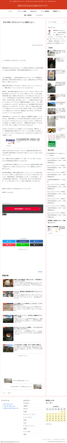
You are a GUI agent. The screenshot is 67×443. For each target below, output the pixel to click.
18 (50, 418)
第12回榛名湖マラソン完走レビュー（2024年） (56, 154)
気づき (5, 214)
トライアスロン (28, 417)
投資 (25, 420)
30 (64, 420)
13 (55, 416)
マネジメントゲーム (29, 425)
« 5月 (47, 424)
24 (47, 420)
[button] (64, 22)
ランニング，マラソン (30, 414)
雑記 (25, 434)
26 (53, 420)
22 (61, 418)
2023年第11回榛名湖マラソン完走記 (56, 180)
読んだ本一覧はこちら (9, 406)
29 (61, 420)
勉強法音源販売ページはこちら (23, 209)
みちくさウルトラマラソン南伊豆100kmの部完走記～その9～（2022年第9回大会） (56, 160)
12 (53, 416)
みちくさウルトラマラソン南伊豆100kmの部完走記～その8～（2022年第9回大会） (56, 167)
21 (58, 418)
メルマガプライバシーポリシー (59, 439)
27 (55, 420)
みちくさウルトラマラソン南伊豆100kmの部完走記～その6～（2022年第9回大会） (56, 186)
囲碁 (25, 428)
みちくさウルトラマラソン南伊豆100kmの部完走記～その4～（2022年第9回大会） (56, 201)
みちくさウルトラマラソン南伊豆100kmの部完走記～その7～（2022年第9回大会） (56, 174)
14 (58, 416)
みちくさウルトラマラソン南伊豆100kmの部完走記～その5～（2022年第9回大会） (56, 194)
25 (50, 420)
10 (47, 416)
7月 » (50, 424)
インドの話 (27, 431)
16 (64, 416)
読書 (25, 411)
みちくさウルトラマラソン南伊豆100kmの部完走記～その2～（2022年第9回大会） (56, 215)
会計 (25, 423)
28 (58, 420)
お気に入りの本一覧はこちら (11, 408)
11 (50, 416)
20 (55, 418)
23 (64, 418)
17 (47, 418)
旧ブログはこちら (8, 404)
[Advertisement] (22, 33)
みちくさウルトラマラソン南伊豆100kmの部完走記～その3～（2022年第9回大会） (56, 208)
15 (61, 416)
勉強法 (26, 406)
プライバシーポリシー (47, 439)
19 (53, 418)
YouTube (26, 403)
